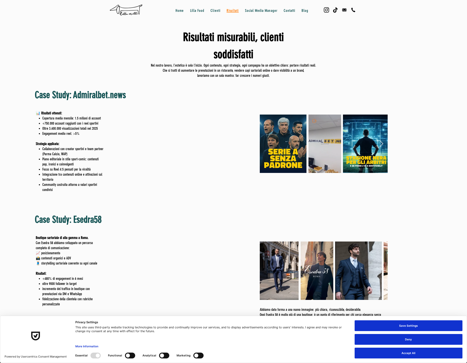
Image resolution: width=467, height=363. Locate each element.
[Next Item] (381, 143)
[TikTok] (335, 9)
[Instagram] (326, 9)
